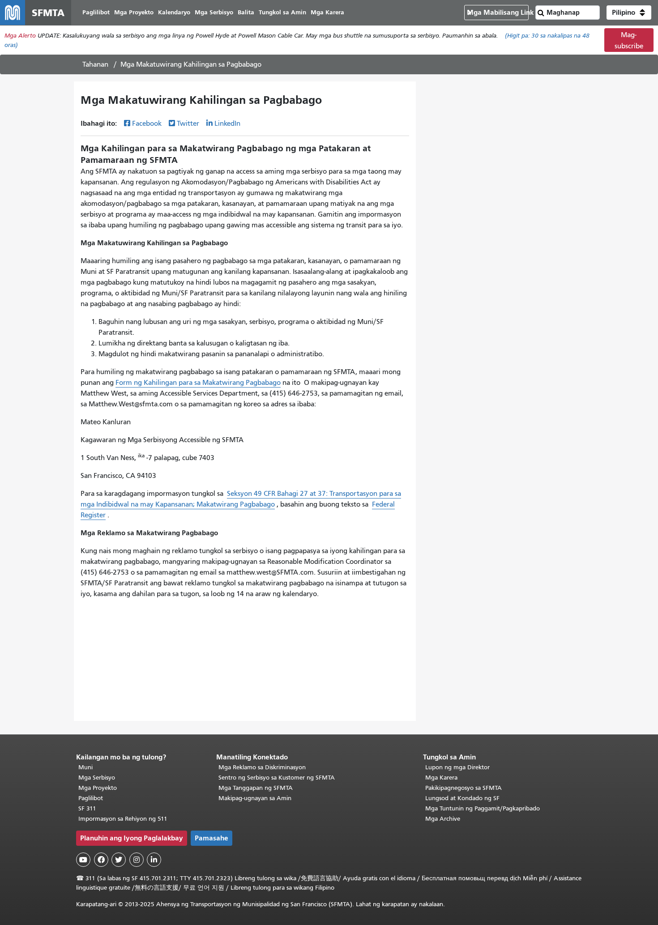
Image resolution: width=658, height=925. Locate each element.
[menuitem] (96, 12)
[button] (629, 12)
